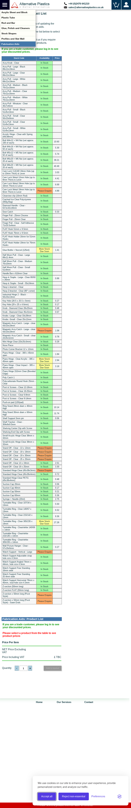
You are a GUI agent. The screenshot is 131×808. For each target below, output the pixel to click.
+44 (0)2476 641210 (78, 3)
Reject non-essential (73, 796)
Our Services (64, 702)
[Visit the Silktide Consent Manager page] (119, 796)
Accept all (46, 796)
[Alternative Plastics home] (30, 5)
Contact (88, 702)
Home (39, 702)
